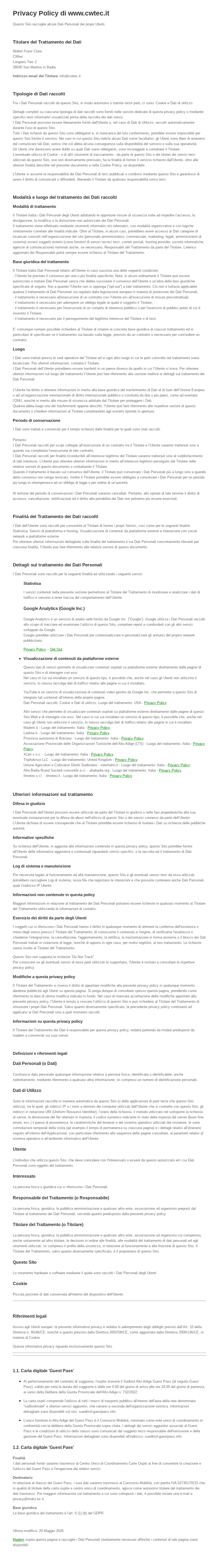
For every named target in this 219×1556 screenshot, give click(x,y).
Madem (18, 1540)
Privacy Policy (35, 649)
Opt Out (56, 649)
